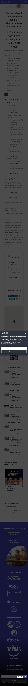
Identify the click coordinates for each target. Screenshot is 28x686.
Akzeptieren (14, 348)
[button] (26, 333)
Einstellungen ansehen (14, 351)
